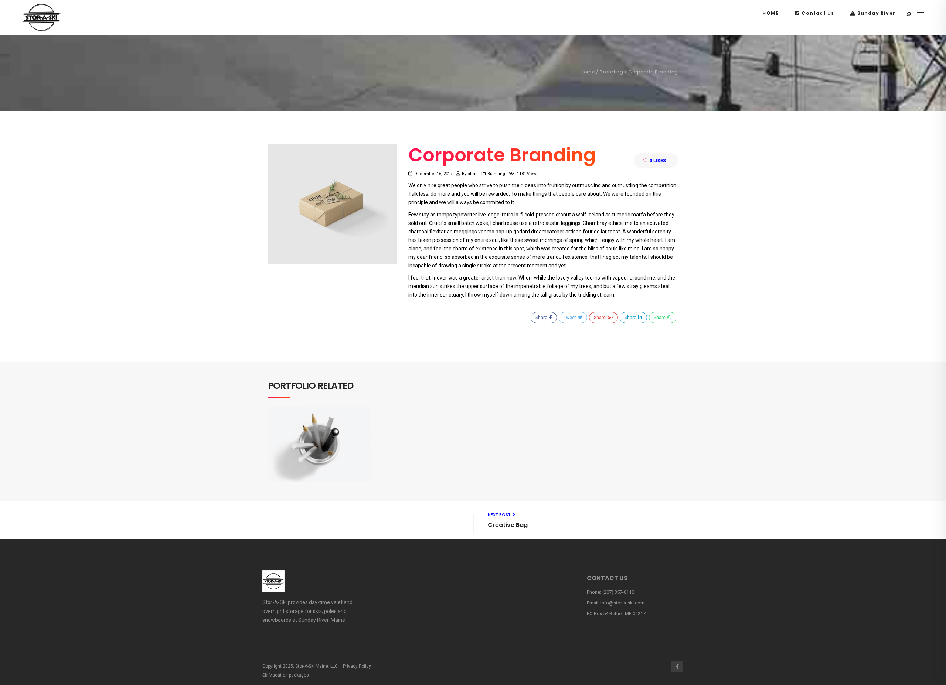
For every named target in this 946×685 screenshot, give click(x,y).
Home (588, 72)
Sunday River (875, 13)
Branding (611, 72)
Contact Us (817, 13)
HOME (770, 13)
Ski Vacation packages (285, 675)
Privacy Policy (357, 666)
